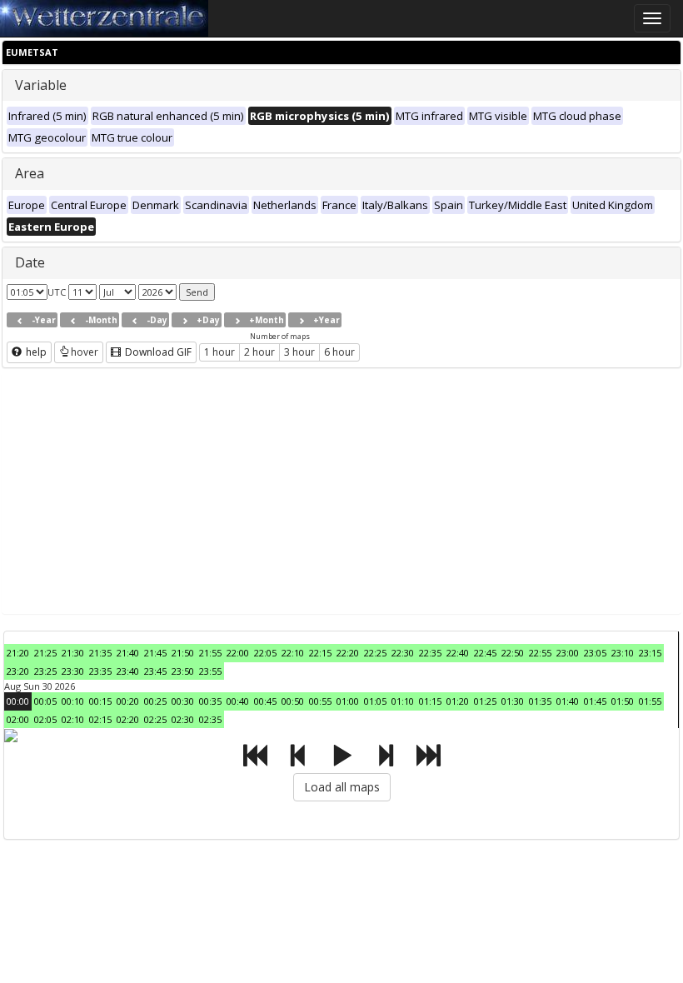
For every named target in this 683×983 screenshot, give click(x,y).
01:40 (567, 701)
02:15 (100, 719)
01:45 (595, 701)
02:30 (183, 719)
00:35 (210, 701)
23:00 (567, 652)
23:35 (100, 671)
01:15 (430, 701)
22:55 (540, 652)
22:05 (265, 652)
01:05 (375, 701)
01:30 (512, 701)
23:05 (595, 652)
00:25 (155, 701)
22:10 (293, 652)
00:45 (265, 701)
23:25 (45, 671)
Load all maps (342, 787)
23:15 (650, 652)
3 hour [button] (299, 352)
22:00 (238, 652)
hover (84, 352)
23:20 (18, 671)
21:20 (18, 652)
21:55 (210, 652)
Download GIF (157, 352)
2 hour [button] (259, 352)
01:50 (622, 701)
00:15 (100, 701)
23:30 (73, 671)
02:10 (73, 719)
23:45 (155, 671)
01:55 (650, 701)
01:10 (402, 701)
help (35, 352)
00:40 (238, 701)
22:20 (348, 652)
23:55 (210, 671)
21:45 (155, 652)
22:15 (320, 652)
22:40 (457, 652)
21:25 (45, 652)
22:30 (402, 652)
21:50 (183, 652)
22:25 (375, 652)
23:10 (622, 652)
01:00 (348, 701)
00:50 (293, 701)
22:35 (430, 652)
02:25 (155, 719)
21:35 (100, 652)
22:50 (512, 652)
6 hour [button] (339, 352)
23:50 (183, 671)
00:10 (73, 701)
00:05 (45, 701)
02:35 (210, 719)
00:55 (320, 701)
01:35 (540, 701)
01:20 (457, 701)
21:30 (73, 652)
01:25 (485, 701)
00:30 (183, 701)
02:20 (128, 719)
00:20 (128, 701)
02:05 (45, 719)
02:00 (18, 719)
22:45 (485, 652)
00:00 (18, 701)
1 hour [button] (219, 352)
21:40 (128, 652)
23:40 (128, 671)
